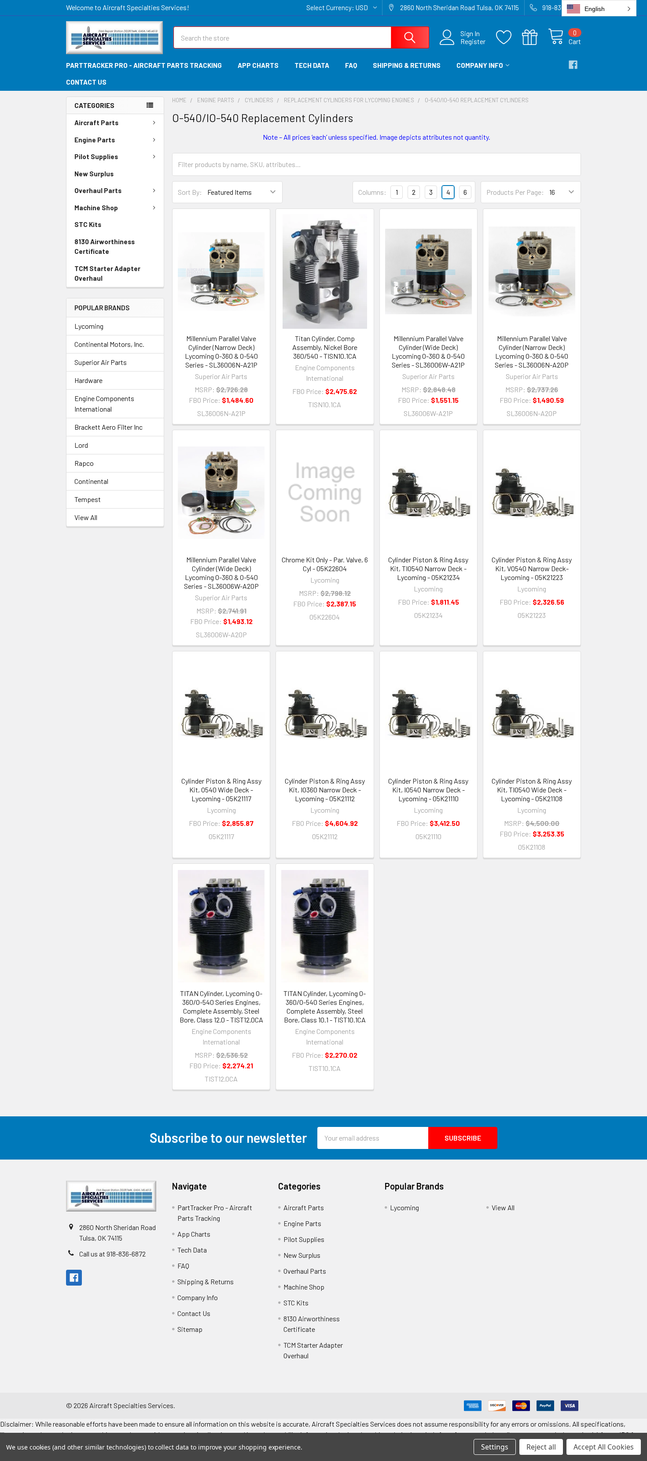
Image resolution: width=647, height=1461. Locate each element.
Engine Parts (94, 140)
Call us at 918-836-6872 (112, 1253)
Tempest (87, 499)
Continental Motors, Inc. (109, 344)
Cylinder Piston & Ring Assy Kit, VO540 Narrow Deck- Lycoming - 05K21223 (532, 568)
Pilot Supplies (96, 156)
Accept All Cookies (603, 1447)
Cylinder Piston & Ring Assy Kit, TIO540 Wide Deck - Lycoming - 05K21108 (532, 790)
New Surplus (94, 174)
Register (472, 41)
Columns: (372, 192)
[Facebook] (573, 65)
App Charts (258, 65)
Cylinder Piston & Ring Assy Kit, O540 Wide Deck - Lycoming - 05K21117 (221, 790)
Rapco (84, 463)
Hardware (88, 380)
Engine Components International (104, 403)
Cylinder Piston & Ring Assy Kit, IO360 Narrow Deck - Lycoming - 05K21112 (325, 790)
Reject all (541, 1447)
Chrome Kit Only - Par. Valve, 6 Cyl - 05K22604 (325, 564)
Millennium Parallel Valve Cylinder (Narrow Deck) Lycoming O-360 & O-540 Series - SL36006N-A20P (532, 351)
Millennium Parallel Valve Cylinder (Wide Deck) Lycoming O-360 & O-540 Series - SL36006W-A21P (428, 351)
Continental (91, 481)
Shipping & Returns (407, 65)
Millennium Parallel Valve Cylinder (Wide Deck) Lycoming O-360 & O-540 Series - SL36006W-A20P (221, 572)
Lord (81, 445)
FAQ (351, 65)
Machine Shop (96, 208)
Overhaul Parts (97, 190)
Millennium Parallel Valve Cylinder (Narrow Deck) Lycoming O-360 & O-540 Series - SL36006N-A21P (221, 351)
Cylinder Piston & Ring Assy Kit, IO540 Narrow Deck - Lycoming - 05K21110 (428, 790)
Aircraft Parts (96, 122)
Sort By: (190, 192)
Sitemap (189, 1329)
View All (85, 517)
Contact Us (86, 82)
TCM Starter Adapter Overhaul (107, 273)
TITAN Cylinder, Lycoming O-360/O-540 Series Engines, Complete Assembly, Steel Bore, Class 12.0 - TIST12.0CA (221, 1006)
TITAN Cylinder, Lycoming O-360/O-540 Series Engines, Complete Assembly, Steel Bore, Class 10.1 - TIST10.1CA (324, 1006)
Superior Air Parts (100, 362)
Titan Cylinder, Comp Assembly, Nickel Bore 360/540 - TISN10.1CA (324, 347)
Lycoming (88, 326)
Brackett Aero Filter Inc (108, 427)
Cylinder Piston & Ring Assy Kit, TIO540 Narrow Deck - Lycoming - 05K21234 (428, 568)
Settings (494, 1447)
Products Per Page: (515, 192)
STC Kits (87, 224)
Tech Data (311, 65)
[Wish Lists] (509, 37)
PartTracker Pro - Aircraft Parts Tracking (144, 65)
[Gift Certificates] (535, 37)
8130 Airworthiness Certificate (104, 247)
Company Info (479, 65)
